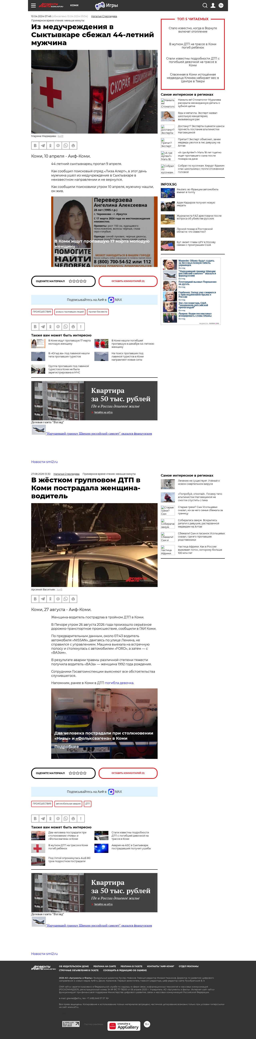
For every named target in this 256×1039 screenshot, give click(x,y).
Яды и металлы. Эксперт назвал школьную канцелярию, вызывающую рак (197, 116)
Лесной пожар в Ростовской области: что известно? (195, 230)
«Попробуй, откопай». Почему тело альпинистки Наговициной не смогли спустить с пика (200, 497)
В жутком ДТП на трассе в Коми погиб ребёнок (192, 46)
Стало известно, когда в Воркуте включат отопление (193, 30)
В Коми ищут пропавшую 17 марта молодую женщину (102, 244)
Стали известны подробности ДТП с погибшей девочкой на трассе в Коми (193, 62)
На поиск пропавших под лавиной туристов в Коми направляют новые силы (128, 356)
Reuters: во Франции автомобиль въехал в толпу (197, 191)
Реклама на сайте (104, 966)
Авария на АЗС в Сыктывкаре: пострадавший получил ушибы (131, 847)
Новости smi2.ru (44, 462)
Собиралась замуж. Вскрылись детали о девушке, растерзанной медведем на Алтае (198, 523)
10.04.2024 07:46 (41, 16)
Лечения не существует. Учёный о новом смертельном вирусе (199, 482)
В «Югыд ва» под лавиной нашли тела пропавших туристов (69, 355)
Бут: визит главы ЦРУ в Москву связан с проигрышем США (196, 243)
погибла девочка (119, 683)
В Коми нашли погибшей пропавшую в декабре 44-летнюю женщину (133, 343)
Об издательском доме (74, 966)
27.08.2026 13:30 (40, 473)
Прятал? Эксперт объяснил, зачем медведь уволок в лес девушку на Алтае (199, 142)
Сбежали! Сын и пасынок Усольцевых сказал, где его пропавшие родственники (201, 536)
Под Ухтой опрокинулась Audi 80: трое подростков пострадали (69, 860)
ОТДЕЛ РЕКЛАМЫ (188, 966)
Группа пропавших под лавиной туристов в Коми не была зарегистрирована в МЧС (68, 369)
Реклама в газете (131, 966)
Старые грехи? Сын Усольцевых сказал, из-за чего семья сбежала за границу (200, 510)
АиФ (60, 136)
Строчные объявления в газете (79, 970)
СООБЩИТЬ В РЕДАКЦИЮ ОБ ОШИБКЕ (125, 970)
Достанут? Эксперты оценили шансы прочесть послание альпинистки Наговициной (201, 129)
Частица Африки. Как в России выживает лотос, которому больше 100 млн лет (200, 549)
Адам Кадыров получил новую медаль (196, 204)
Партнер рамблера (93, 1024)
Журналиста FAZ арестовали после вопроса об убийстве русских (199, 217)
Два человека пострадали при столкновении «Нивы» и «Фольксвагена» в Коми (103, 736)
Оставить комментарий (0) (128, 281)
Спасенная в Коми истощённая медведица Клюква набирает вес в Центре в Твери (193, 78)
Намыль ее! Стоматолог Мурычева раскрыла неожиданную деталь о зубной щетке (199, 103)
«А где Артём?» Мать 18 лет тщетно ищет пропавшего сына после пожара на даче (199, 155)
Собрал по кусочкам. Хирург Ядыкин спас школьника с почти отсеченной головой (201, 168)
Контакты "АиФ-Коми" (160, 966)
